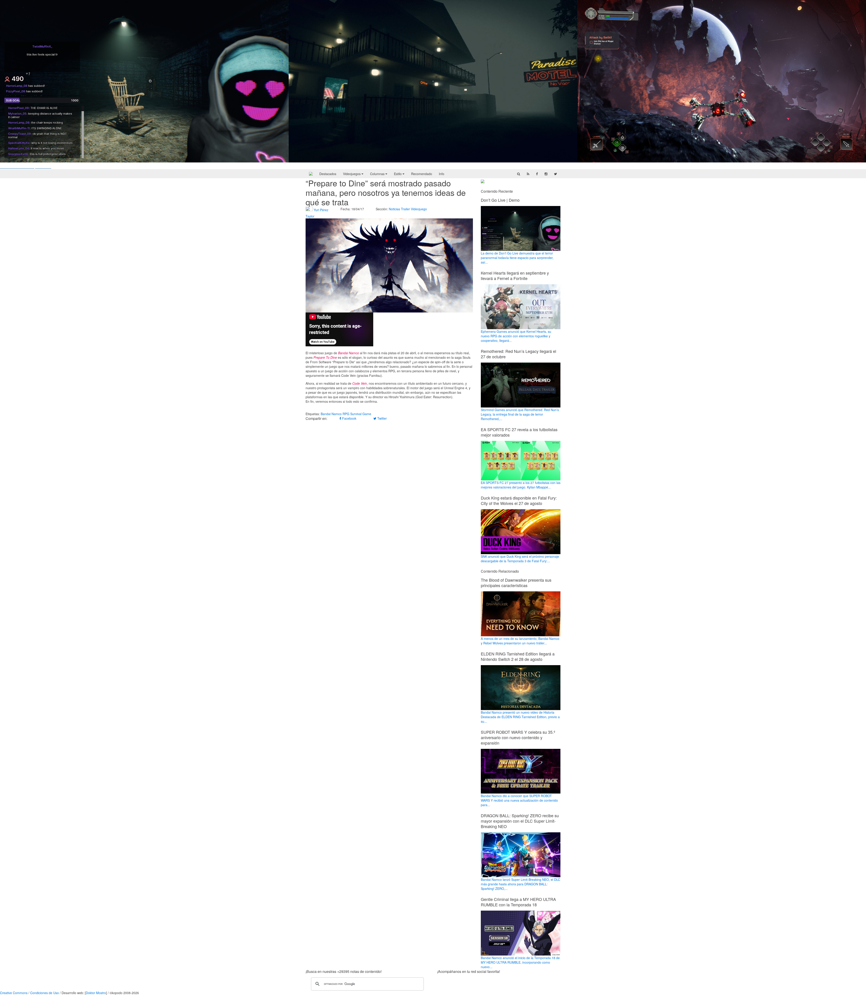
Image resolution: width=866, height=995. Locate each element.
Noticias (394, 209)
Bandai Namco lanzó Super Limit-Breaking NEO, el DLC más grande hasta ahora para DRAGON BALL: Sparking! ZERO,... (520, 884)
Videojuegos (352, 173)
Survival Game (360, 414)
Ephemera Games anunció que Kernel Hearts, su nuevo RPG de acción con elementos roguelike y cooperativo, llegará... (516, 336)
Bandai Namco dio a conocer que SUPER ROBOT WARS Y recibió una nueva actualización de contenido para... (519, 800)
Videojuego (419, 209)
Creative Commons (14, 992)
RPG (346, 414)
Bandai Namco (331, 414)
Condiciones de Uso (44, 992)
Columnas (377, 173)
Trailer (405, 209)
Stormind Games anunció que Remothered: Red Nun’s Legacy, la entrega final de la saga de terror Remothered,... (520, 414)
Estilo (398, 173)
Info (441, 173)
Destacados (327, 173)
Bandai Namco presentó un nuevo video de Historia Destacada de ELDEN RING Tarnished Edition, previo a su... (520, 717)
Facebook (348, 418)
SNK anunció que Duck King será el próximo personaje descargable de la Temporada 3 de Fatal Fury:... (520, 558)
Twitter (381, 418)
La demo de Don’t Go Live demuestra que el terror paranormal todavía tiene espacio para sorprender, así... (517, 257)
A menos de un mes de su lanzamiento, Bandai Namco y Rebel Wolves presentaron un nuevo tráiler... (520, 640)
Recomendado (421, 173)
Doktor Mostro (96, 992)
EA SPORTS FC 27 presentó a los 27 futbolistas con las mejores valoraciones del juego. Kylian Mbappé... (520, 484)
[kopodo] (311, 173)
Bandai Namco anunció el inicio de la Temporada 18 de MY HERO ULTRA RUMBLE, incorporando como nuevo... (520, 962)
